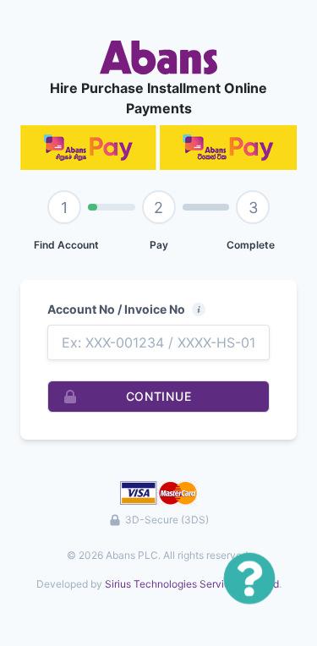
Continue (159, 396)
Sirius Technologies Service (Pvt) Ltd (192, 584)
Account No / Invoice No (116, 309)
